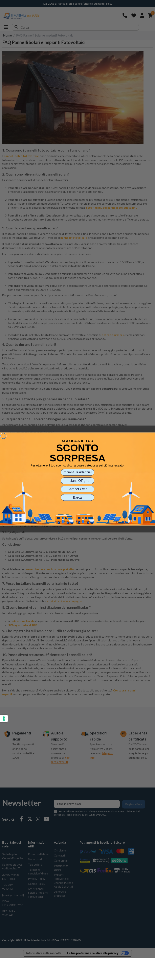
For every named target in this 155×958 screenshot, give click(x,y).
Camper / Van (77, 489)
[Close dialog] (3, 436)
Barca (77, 497)
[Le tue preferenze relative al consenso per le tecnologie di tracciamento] (4, 718)
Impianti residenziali (77, 472)
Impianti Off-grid (77, 480)
